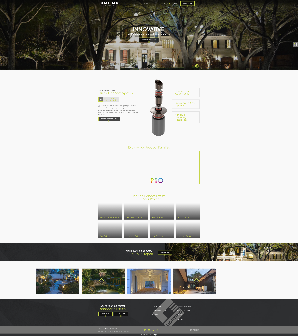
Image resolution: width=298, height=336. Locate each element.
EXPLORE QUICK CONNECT (109, 119)
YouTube (149, 330)
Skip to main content (7, 2)
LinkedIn (153, 330)
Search (198, 3)
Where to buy (187, 3)
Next (196, 281)
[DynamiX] (195, 330)
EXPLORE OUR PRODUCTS (149, 40)
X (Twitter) (145, 330)
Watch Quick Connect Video (111, 99)
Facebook (141, 330)
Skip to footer (5, 4)
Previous (101, 281)
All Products (121, 314)
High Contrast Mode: (7, 6)
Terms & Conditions (103, 328)
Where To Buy (165, 252)
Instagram (157, 330)
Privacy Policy (113, 328)
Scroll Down (149, 67)
